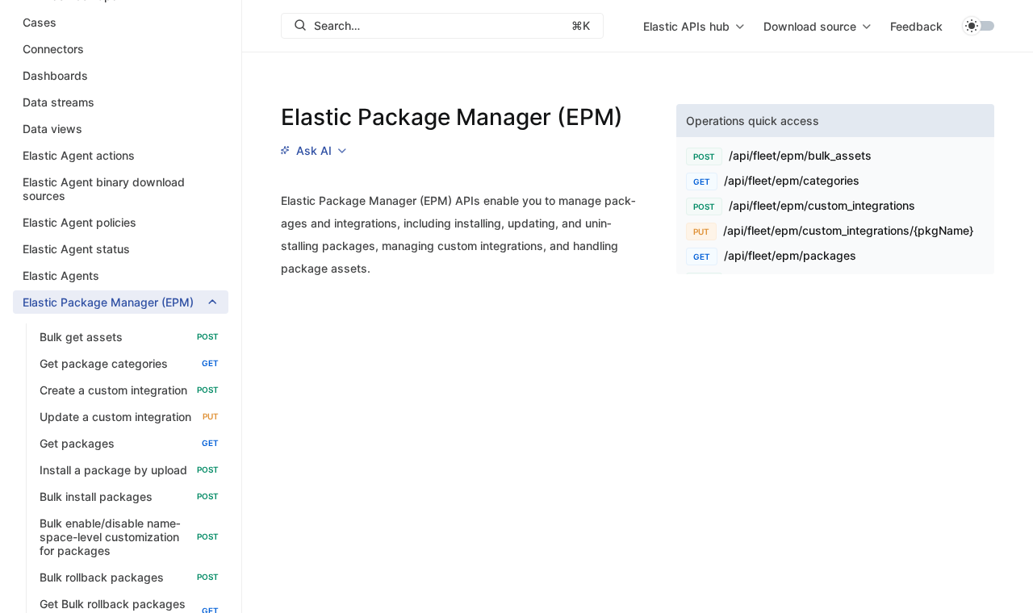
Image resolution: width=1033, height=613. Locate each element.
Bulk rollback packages (129, 577)
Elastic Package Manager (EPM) (108, 302)
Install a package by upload (129, 470)
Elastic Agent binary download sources (104, 188)
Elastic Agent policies (79, 222)
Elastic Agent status (76, 249)
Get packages (129, 443)
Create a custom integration (129, 390)
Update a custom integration (129, 416)
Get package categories (129, 363)
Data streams (58, 102)
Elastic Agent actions (79, 155)
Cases (39, 22)
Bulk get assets (129, 337)
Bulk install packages (129, 496)
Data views (52, 129)
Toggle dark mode (978, 26)
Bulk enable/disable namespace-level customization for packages (129, 536)
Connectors (53, 49)
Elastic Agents (61, 275)
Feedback (916, 26)
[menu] (693, 26)
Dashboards (55, 75)
